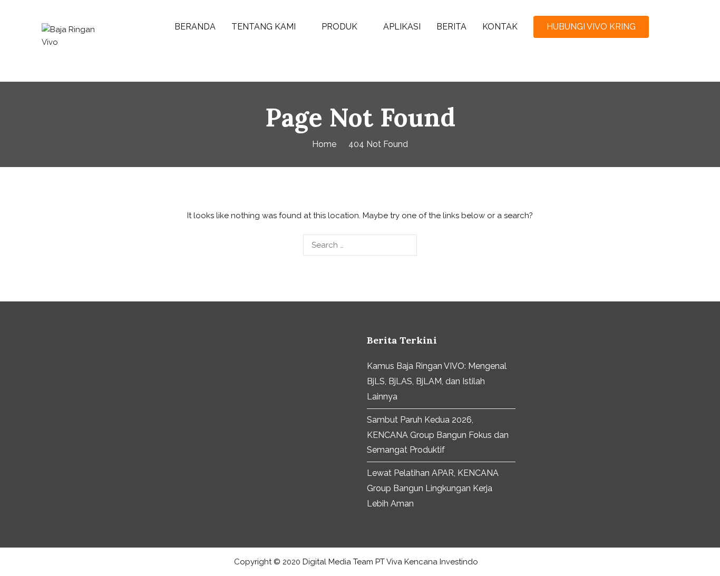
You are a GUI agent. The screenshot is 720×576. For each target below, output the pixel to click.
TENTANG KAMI (263, 27)
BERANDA (195, 27)
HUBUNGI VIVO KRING (591, 27)
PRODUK (339, 27)
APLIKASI (402, 27)
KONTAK (500, 27)
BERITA (451, 27)
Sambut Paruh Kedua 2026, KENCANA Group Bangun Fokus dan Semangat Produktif (438, 435)
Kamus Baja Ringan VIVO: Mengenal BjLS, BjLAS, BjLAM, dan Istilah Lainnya (437, 381)
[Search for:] (360, 245)
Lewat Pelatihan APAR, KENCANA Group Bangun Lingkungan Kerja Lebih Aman (433, 488)
